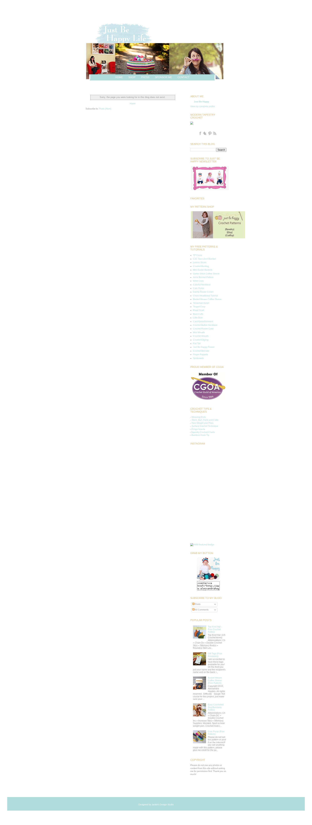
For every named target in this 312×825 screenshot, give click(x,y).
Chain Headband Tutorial (205, 295)
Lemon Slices (199, 262)
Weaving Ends (199, 417)
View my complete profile (202, 106)
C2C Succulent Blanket (204, 259)
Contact (183, 77)
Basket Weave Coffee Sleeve (207, 299)
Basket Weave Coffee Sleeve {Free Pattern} (215, 680)
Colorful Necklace (202, 284)
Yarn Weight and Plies (202, 423)
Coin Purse (198, 288)
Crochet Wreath (200, 336)
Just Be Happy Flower (203, 347)
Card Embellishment (203, 321)
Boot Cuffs (198, 314)
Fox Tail (197, 343)
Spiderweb (198, 358)
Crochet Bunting (201, 266)
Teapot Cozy (199, 306)
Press (145, 77)
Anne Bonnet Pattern (203, 277)
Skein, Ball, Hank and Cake (205, 420)
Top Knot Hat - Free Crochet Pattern (215, 629)
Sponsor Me (163, 77)
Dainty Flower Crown (203, 292)
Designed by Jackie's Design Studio (156, 804)
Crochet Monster (201, 351)
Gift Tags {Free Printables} (215, 654)
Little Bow (198, 317)
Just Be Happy (201, 101)
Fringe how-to (198, 429)
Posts (197, 604)
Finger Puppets (200, 354)
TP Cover (197, 255)
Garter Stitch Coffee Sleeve (206, 273)
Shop (131, 77)
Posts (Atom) (105, 109)
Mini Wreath (199, 332)
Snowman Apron (201, 303)
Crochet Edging (200, 340)
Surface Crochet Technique (205, 426)
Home (119, 77)
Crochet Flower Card (203, 328)
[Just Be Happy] (208, 579)
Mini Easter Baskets (202, 270)
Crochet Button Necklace (205, 325)
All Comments (201, 610)
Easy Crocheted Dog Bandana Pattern (216, 707)
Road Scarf (198, 310)
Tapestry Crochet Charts (203, 432)
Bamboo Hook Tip (200, 435)
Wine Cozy (198, 281)
